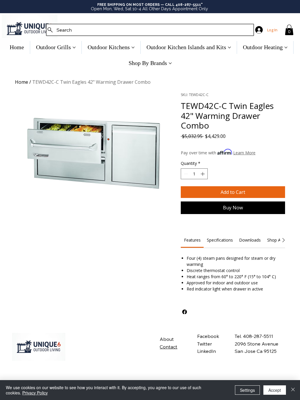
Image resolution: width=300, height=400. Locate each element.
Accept (274, 390)
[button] (289, 30)
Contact (168, 347)
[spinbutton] (194, 174)
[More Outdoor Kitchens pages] (133, 47)
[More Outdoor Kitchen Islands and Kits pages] (229, 47)
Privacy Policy (35, 393)
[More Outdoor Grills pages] (74, 47)
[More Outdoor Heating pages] (285, 47)
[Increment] (203, 174)
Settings (247, 390)
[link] (192, 240)
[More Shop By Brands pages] (170, 63)
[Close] (292, 390)
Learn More (244, 152)
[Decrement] (185, 174)
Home (21, 82)
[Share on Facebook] (184, 311)
